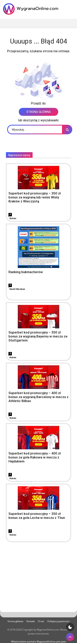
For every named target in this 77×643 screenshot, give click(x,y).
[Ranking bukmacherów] (38, 247)
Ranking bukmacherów (25, 272)
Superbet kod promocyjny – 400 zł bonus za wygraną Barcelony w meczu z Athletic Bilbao (38, 397)
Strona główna (15, 621)
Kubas (12, 218)
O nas (41, 621)
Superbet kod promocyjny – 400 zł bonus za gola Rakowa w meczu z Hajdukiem (34, 457)
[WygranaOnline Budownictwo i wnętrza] (31, 9)
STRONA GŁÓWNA (38, 112)
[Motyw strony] (70, 627)
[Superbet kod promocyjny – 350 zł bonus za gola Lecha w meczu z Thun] (38, 498)
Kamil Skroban (17, 289)
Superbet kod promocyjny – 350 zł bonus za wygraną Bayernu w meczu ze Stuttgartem (38, 336)
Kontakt (30, 621)
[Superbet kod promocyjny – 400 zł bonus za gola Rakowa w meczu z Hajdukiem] (38, 437)
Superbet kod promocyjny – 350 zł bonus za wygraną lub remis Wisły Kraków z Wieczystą (34, 197)
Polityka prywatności (58, 621)
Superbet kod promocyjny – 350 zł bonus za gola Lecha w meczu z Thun (36, 516)
